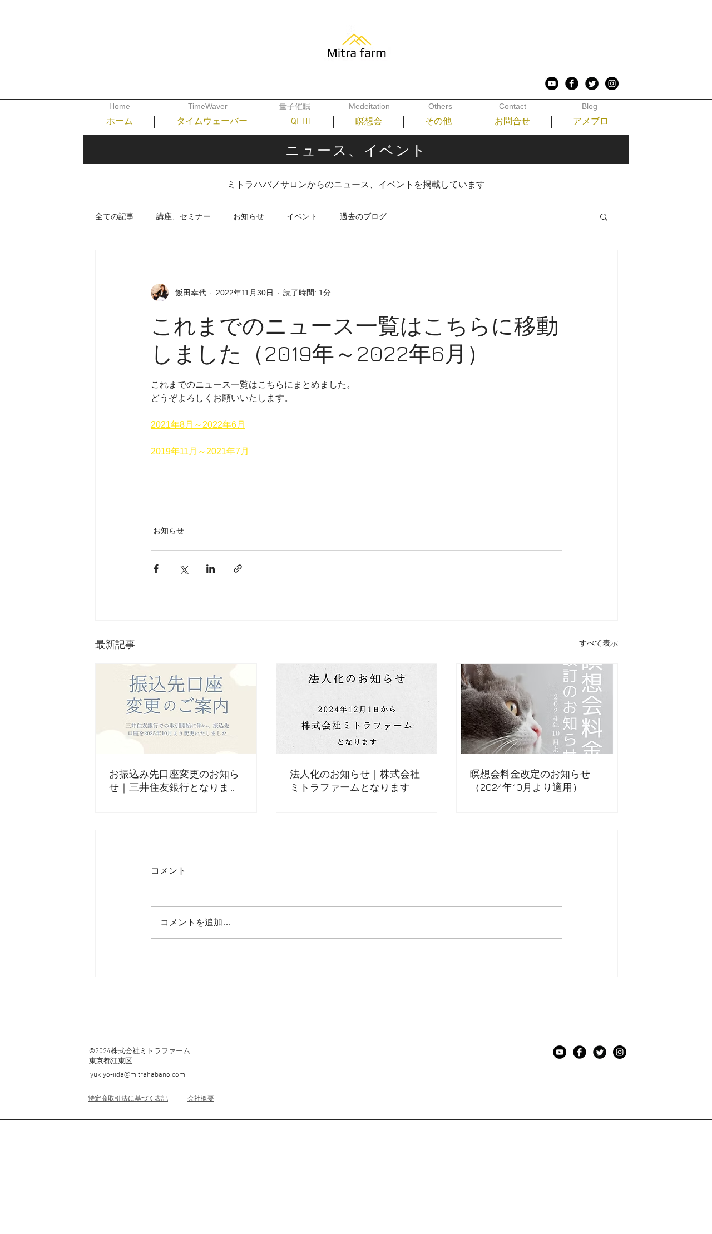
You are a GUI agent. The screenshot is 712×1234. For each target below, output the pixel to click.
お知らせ (248, 216)
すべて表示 (598, 642)
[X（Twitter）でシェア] (183, 568)
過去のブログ (363, 216)
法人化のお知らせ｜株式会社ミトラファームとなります (355, 780)
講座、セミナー (183, 216)
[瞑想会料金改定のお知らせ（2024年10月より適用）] (537, 709)
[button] (604, 216)
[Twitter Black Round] (592, 83)
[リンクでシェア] (238, 568)
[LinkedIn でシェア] (210, 568)
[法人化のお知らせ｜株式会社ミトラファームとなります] (356, 709)
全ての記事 (114, 216)
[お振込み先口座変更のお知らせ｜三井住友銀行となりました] (176, 709)
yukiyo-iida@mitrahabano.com (137, 1075)
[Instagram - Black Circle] (612, 83)
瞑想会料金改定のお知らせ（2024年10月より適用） (530, 780)
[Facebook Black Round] (571, 83)
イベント (302, 216)
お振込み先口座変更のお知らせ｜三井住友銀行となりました (174, 781)
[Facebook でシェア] (156, 568)
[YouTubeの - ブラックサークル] (551, 83)
